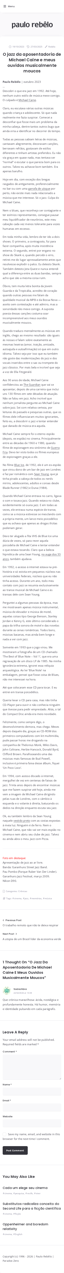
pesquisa (19, 1193)
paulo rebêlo (32, 24)
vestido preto (22, 820)
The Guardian (31, 384)
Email (7, 1100)
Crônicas (22, 891)
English (18, 1234)
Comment (10, 1051)
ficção (18, 1213)
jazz (26, 898)
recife (30, 1193)
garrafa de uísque (39, 188)
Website (7, 1116)
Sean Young (41, 474)
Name (7, 1084)
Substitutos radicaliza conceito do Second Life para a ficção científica (32, 1206)
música (48, 898)
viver (38, 1193)
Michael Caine (27, 100)
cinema (18, 898)
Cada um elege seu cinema (25, 1188)
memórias (36, 898)
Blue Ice (19, 465)
